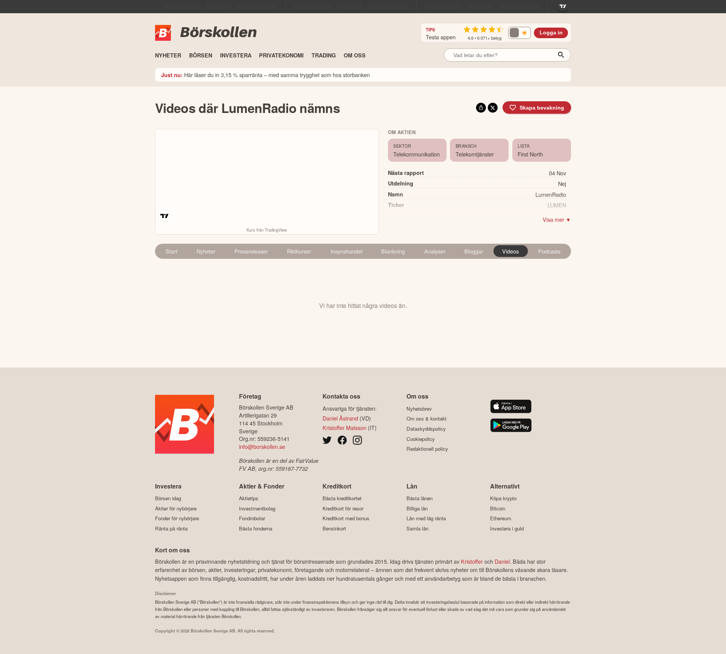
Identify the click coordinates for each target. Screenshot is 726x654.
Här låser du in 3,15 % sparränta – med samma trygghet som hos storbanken (265, 75)
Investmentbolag (257, 508)
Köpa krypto (503, 498)
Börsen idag (168, 498)
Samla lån (417, 528)
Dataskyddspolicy (426, 428)
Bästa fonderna (255, 528)
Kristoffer (472, 561)
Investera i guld (507, 528)
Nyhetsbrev (419, 408)
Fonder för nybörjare (177, 518)
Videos (510, 251)
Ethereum (500, 518)
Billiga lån (417, 508)
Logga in (551, 33)
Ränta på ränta (171, 528)
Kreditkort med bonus (346, 518)
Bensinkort (334, 528)
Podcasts (549, 251)
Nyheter (206, 251)
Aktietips (248, 498)
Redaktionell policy (427, 448)
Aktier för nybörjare (176, 508)
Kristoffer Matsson (344, 427)
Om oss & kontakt (426, 418)
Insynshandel (346, 251)
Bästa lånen (419, 498)
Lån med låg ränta (426, 518)
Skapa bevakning (542, 108)
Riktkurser (299, 251)
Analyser (434, 251)
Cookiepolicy (420, 438)
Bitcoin (497, 508)
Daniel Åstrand (340, 418)
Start (171, 251)
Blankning (393, 251)
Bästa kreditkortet (342, 498)
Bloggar (473, 251)
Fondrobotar (252, 518)
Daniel (502, 561)
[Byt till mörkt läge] (519, 33)
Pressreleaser (251, 251)
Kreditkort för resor (343, 508)
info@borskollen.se (262, 446)
